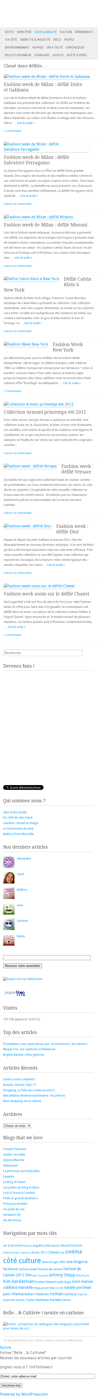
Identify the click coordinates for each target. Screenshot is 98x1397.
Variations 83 (12, 1214)
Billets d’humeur (18, 55)
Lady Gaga (64, 1282)
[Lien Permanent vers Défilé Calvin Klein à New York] (34, 279)
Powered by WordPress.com (24, 1394)
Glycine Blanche (13, 1160)
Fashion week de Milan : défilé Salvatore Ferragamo (36, 160)
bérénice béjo (11, 1252)
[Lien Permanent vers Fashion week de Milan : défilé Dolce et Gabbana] (49, 76)
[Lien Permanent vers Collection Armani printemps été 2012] (41, 404)
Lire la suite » (25, 123)
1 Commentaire (12, 130)
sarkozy (70, 1294)
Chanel (53, 1252)
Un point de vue (13, 1209)
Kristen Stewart (45, 1282)
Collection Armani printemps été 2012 (45, 412)
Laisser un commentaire (18, 203)
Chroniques (75, 47)
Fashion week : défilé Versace (77, 469)
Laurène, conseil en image (20, 823)
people (69, 39)
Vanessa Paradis (49, 1300)
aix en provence (13, 1245)
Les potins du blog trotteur (21, 1187)
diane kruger (50, 1262)
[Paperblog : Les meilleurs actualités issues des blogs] (15, 996)
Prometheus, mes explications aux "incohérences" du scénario (45, 1044)
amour (28, 1245)
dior (63, 1262)
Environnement (17, 47)
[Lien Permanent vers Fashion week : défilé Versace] (32, 466)
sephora (82, 1294)
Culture (66, 32)
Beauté (65, 1245)
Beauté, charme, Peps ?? (19, 1085)
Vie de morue (12, 1220)
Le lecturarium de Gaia (18, 828)
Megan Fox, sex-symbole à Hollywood (29, 1049)
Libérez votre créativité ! (19, 1079)
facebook (10, 1269)
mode (59, 1288)
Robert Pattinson (36, 1294)
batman (55, 1245)
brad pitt (76, 1245)
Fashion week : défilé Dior (72, 529)
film (28, 1275)
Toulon (30, 1300)
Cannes (24, 1252)
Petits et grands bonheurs (20, 1198)
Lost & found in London (19, 1192)
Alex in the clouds (15, 812)
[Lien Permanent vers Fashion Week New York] (28, 344)
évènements (84, 32)
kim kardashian (18, 1281)
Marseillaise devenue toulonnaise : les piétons (34, 1095)
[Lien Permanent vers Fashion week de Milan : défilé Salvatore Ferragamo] (49, 149)
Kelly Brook (82, 1275)
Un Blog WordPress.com (19, 1340)
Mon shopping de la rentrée (22, 1101)
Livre (76, 1281)
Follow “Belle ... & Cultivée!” (23, 1352)
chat (61, 1252)
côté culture (22, 1261)
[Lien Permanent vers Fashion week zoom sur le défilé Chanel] (41, 586)
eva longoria (77, 1261)
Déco (57, 39)
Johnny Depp (62, 1274)
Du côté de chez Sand (17, 817)
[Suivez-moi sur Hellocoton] (22, 979)
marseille (25, 1287)
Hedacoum (10, 1165)
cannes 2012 (38, 1252)
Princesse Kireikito (15, 1203)
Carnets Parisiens (14, 1149)
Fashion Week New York (68, 347)
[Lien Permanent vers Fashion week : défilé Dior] (30, 526)
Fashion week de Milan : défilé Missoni (45, 225)
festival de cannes (50, 1269)
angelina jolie (42, 1245)
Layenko (8, 1176)
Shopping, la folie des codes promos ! (29, 1090)
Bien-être (24, 32)
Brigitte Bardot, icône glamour (23, 1054)
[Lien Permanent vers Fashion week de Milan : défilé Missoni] (41, 217)
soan (6, 1300)
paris (6, 1294)
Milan (52, 1288)
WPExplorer (75, 1340)
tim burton (18, 1300)
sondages (42, 55)
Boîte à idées (77, 55)
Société (11, 39)
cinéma (73, 1252)
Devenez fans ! (18, 666)
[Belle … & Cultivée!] (39, 14)
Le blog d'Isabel (14, 1182)
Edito (9, 32)
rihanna (17, 1294)
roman (57, 1293)
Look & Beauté (45, 32)
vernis (66, 1300)
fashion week (28, 1269)
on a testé (54, 47)
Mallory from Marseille (18, 834)
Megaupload (41, 1288)
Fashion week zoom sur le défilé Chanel (46, 594)
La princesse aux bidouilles (21, 1171)
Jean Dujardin (41, 1275)
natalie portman (77, 1287)
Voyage (37, 47)
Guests (58, 55)
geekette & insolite (35, 39)
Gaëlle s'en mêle (14, 1154)
